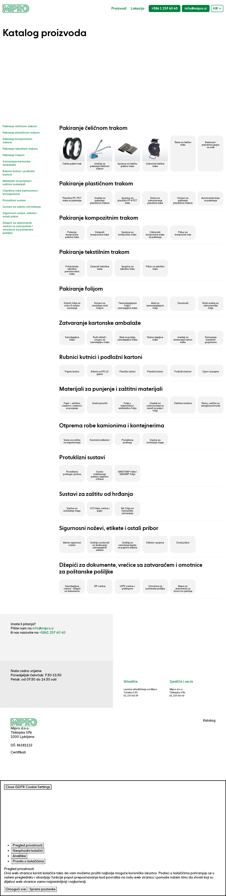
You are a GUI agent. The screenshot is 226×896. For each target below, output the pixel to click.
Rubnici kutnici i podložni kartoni (19, 172)
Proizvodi (118, 8)
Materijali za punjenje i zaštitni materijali (17, 182)
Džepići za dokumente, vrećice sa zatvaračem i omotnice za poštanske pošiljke (18, 228)
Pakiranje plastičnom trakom (21, 132)
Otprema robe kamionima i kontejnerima (20, 192)
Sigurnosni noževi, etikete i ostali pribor (20, 214)
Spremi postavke (42, 889)
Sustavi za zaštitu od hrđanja (22, 206)
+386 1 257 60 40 (164, 8)
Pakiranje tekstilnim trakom (20, 148)
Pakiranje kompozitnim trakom (17, 140)
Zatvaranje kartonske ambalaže (16, 163)
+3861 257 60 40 (52, 632)
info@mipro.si (196, 8)
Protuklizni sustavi (14, 200)
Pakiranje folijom (14, 155)
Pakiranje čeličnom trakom (20, 126)
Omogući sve (15, 889)
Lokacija (137, 8)
